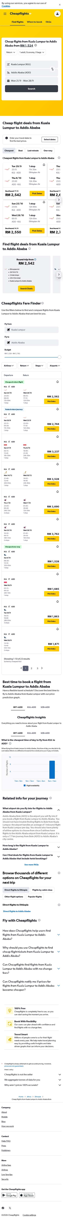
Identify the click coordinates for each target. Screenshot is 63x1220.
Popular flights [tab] (35, 896)
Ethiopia (38, 1097)
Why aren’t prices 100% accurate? (21, 1085)
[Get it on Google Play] (9, 1195)
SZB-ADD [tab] (45, 707)
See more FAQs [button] (31, 864)
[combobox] (34, 330)
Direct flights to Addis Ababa (17, 911)
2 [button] (31, 668)
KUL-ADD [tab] (31, 707)
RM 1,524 (26, 45)
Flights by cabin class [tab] (42, 890)
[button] (60, 4)
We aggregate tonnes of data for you (22, 1079)
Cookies (6, 6)
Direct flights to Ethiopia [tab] (16, 890)
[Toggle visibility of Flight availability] (32, 786)
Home (21, 1097)
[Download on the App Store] (27, 1195)
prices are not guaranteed (13, 1066)
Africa (29, 1097)
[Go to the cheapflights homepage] (21, 13)
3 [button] (37, 668)
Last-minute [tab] (33, 150)
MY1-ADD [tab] (18, 707)
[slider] (59, 357)
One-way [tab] (48, 150)
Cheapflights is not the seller (18, 1074)
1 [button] (25, 668)
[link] (26, 288)
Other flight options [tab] (14, 896)
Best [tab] (20, 150)
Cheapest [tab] (9, 150)
